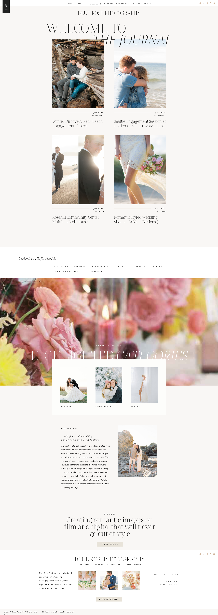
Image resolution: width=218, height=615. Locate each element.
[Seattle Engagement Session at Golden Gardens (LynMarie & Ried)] (140, 73)
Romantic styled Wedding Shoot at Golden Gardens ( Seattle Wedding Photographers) (136, 224)
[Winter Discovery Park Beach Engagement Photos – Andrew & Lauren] (78, 73)
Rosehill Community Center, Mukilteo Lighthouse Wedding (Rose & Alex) (76, 221)
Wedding (99, 211)
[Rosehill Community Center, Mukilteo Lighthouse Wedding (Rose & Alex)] (78, 169)
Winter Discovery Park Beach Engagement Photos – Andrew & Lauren (77, 126)
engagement (97, 115)
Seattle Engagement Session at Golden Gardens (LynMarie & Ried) (140, 126)
